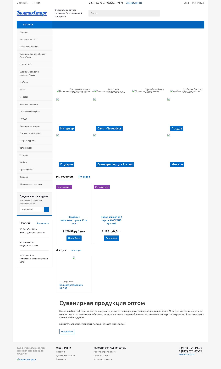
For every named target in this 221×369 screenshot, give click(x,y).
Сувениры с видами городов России (29, 73)
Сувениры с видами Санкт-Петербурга (33, 55)
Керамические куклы (30, 111)
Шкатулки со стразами (31, 184)
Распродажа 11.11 (29, 39)
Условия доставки (103, 359)
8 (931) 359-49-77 (97, 3)
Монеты (24, 97)
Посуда (23, 118)
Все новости (43, 223)
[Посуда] (185, 116)
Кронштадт (26, 64)
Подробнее (74, 238)
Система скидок (102, 355)
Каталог (28, 24)
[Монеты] (185, 151)
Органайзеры (26, 169)
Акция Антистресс (29, 245)
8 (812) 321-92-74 (114, 3)
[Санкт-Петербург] (130, 116)
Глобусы (24, 82)
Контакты (61, 359)
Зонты (23, 89)
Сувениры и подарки (30, 126)
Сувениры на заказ (65, 355)
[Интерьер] (74, 116)
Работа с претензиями (105, 352)
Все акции (76, 250)
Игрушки (24, 155)
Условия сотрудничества (110, 348)
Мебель (23, 162)
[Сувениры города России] (130, 151)
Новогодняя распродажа (32, 232)
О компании (63, 348)
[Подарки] (74, 151)
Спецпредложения (29, 46)
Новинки (24, 32)
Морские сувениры (29, 104)
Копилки (24, 177)
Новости (60, 352)
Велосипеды (26, 148)
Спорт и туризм (27, 140)
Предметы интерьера (31, 133)
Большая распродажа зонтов (71, 286)
